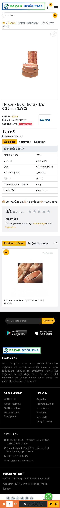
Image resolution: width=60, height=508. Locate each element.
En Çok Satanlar (38, 243)
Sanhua (25, 483)
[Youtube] (27, 498)
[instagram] (32, 498)
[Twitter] (22, 498)
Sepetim (41, 399)
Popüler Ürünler (14, 243)
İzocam (7, 488)
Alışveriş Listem (45, 403)
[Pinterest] (18, 498)
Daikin (6, 478)
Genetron (8, 483)
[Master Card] (44, 498)
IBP (17, 483)
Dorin (25, 478)
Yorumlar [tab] (25, 141)
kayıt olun (10, 227)
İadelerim (41, 412)
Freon (33, 478)
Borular (11, 22)
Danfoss (16, 478)
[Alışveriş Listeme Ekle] (53, 34)
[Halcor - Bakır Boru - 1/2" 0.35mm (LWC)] (30, 64)
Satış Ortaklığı (44, 421)
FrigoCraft (43, 478)
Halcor (14, 116)
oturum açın (39, 223)
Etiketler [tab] (39, 141)
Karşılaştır (42, 417)
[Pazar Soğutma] (23, 6)
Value (44, 483)
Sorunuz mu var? (14, 135)
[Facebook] (8, 498)
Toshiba (35, 483)
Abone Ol (48, 320)
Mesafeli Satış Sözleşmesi (11, 414)
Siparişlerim (43, 408)
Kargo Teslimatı (12, 403)
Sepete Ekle (34, 503)
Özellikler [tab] (9, 141)
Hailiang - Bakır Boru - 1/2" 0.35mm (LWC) (24, 300)
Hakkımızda (10, 399)
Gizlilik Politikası (12, 408)
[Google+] (13, 498)
